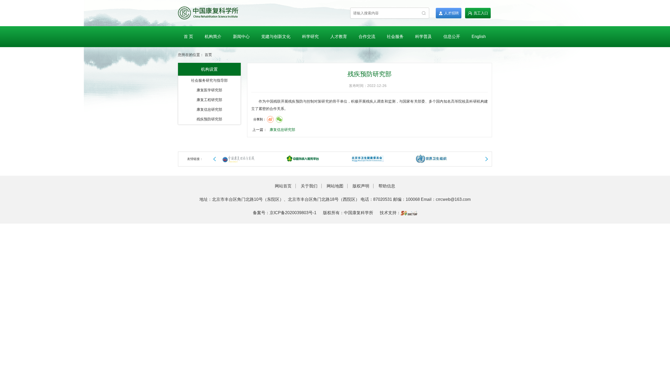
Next (486, 159)
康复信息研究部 (282, 129)
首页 (208, 55)
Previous (215, 159)
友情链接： (195, 159)
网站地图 (335, 186)
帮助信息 (386, 186)
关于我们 (309, 186)
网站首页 (283, 186)
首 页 (188, 36)
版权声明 (361, 186)
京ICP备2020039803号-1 (293, 212)
